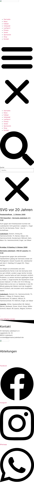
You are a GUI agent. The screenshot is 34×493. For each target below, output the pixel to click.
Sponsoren (7, 35)
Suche (2, 167)
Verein (6, 32)
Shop (5, 37)
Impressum (11, 486)
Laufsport (7, 28)
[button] (17, 75)
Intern (4, 486)
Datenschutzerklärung (23, 486)
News (5, 21)
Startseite (7, 19)
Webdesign (17, 490)
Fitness (6, 30)
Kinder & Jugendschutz (10, 488)
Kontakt (6, 39)
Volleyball (7, 26)
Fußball (6, 24)
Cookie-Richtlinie (25, 488)
